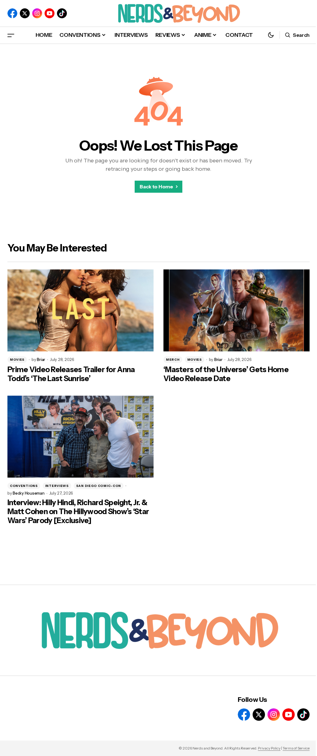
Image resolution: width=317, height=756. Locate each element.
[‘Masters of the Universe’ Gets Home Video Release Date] (236, 310)
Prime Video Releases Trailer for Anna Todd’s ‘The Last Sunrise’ (71, 374)
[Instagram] (37, 13)
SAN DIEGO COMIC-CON (98, 486)
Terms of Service (296, 748)
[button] (10, 35)
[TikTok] (62, 13)
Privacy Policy (269, 748)
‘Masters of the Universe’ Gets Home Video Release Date (226, 374)
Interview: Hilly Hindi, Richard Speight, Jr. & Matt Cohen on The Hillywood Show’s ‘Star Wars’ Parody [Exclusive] (78, 511)
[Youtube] (49, 13)
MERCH (173, 360)
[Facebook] (12, 13)
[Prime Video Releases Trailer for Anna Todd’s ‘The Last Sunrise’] (80, 310)
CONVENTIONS (24, 486)
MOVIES (17, 360)
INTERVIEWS (57, 486)
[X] (25, 13)
